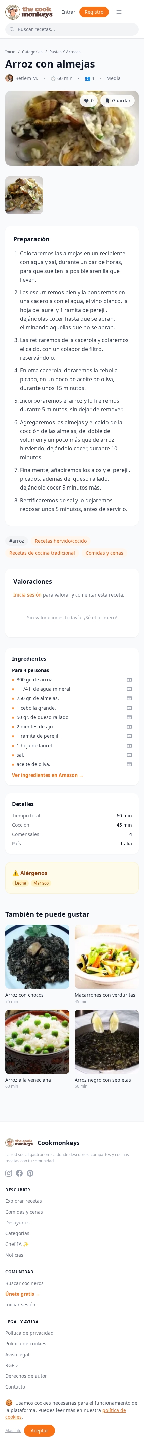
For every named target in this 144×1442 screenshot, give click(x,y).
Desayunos (17, 1222)
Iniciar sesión (20, 1304)
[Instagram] (8, 1173)
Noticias (14, 1255)
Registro (94, 12)
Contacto (15, 1386)
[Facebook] (19, 1173)
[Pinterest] (30, 1173)
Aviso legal (17, 1354)
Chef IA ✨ (17, 1244)
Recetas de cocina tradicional (42, 553)
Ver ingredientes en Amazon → (48, 775)
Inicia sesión (27, 594)
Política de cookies (25, 1343)
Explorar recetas (23, 1201)
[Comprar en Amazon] (129, 679)
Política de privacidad (29, 1333)
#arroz (16, 541)
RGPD (11, 1365)
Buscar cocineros (24, 1283)
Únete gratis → (22, 1294)
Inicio (10, 52)
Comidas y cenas (104, 553)
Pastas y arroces (65, 52)
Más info (13, 1430)
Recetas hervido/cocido (61, 541)
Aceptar (39, 1430)
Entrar (68, 12)
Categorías (32, 52)
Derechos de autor (26, 1376)
